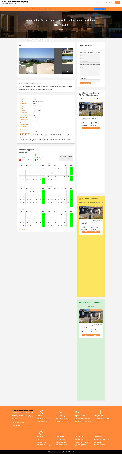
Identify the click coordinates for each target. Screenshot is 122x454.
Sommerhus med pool (61, 442)
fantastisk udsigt (24, 83)
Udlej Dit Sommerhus (52, 8)
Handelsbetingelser (41, 444)
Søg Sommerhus (25, 8)
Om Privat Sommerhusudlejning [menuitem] (99, 2)
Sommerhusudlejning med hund (82, 441)
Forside (18, 8)
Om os (38, 439)
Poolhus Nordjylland (98, 441)
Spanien (62, 29)
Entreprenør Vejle (98, 445)
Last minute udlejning (60, 439)
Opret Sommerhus (100, 9)
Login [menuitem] (118, 2)
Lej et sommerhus (60, 445)
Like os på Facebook (105, 419)
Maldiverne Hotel (78, 445)
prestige (38, 83)
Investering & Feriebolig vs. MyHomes (45, 445)
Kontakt (38, 441)
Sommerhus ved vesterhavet (81, 442)
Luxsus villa (32, 83)
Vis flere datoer (22, 229)
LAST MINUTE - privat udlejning (39, 8)
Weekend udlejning (79, 439)
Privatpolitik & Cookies (41, 442)
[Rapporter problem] (60, 35)
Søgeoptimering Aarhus (99, 444)
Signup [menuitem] (111, 2)
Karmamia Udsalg (98, 442)
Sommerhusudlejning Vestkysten (101, 439)
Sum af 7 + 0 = (83, 78)
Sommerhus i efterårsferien (81, 444)
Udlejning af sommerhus (61, 444)
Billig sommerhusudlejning (61, 441)
